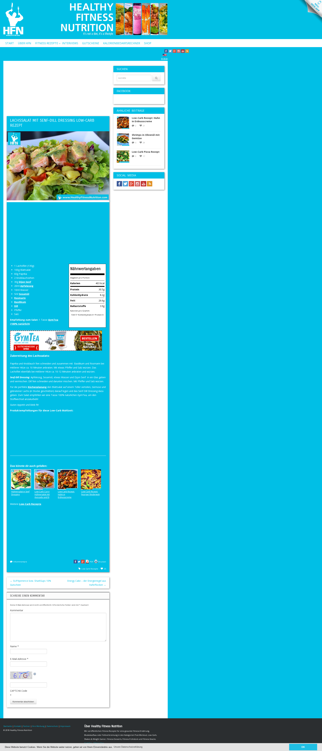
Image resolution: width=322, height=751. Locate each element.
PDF (91, 561)
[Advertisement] (58, 89)
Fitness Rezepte (46, 43)
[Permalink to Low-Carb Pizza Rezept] (124, 157)
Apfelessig (26, 285)
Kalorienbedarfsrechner (121, 43)
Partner (26, 726)
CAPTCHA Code (18, 690)
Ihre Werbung (38, 726)
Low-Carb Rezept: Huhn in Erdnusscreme (146, 119)
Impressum (65, 726)
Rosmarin (20, 298)
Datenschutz (52, 726)
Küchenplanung (37, 387)
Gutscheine (90, 43)
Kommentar (16, 610)
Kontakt (11, 51)
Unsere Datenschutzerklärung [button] (128, 747)
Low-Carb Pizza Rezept (145, 151)
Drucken (102, 561)
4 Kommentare (20, 561)
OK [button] (303, 747)
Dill (16, 306)
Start (9, 43)
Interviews (70, 43)
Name (14, 646)
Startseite (7, 726)
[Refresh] (35, 673)
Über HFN (24, 43)
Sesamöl (24, 294)
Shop (147, 43)
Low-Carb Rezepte (30, 504)
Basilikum (20, 302)
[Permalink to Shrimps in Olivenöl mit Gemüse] (124, 140)
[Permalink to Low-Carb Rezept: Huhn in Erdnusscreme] (124, 123)
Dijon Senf (25, 281)
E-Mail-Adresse (19, 658)
